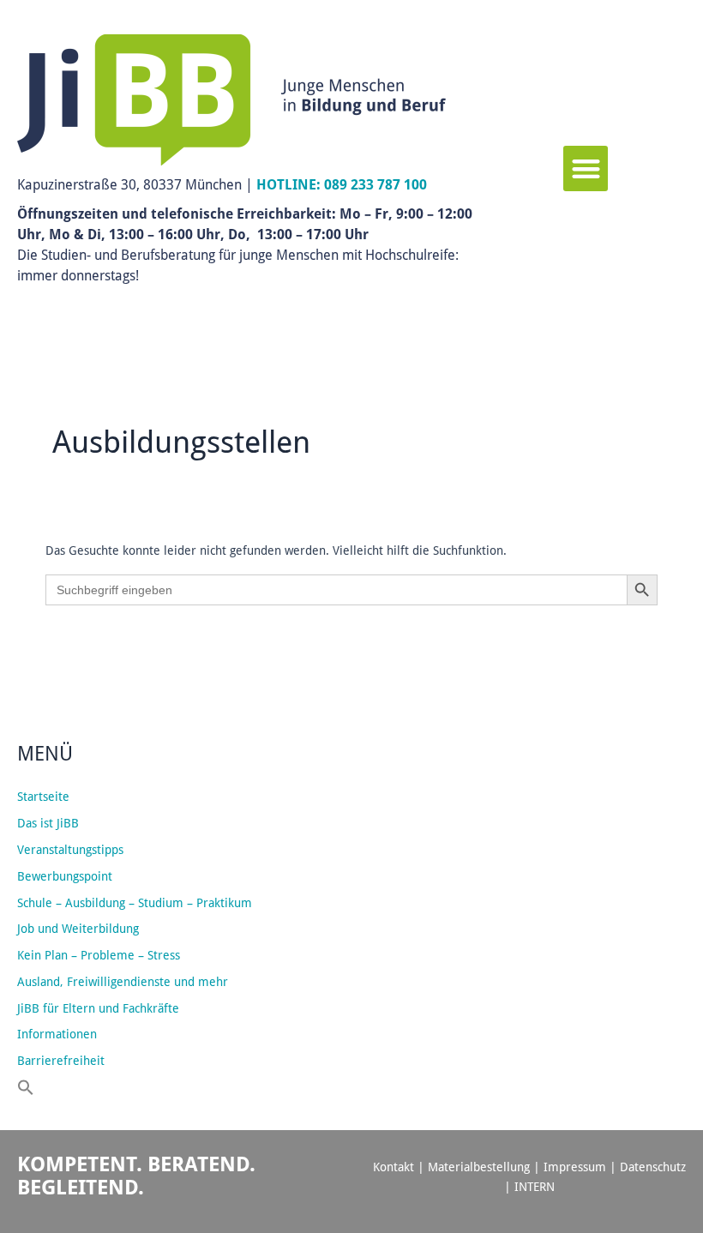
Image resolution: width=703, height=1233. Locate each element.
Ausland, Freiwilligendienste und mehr (122, 981)
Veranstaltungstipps (70, 849)
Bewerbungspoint (64, 876)
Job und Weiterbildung (78, 928)
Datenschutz (653, 1167)
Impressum (575, 1167)
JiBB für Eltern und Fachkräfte (98, 1008)
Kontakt (393, 1167)
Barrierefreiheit (61, 1060)
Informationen (57, 1034)
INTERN (534, 1186)
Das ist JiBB (48, 823)
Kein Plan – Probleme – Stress (98, 955)
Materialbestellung (479, 1167)
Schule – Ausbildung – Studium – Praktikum (134, 903)
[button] (586, 168)
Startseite (43, 796)
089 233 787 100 (375, 184)
